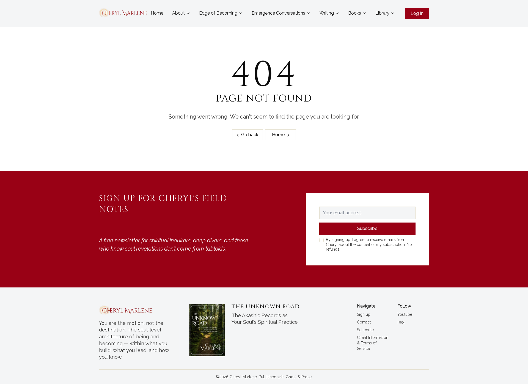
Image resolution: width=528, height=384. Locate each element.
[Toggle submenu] (188, 13)
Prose (306, 377)
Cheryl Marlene (243, 377)
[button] (363, 314)
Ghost (291, 377)
